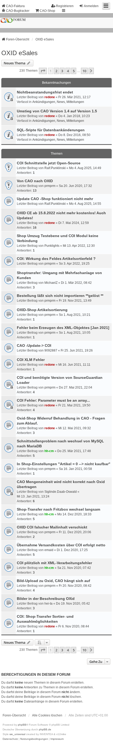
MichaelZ (51, 283)
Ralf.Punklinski (55, 168)
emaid (48, 550)
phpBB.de (45, 729)
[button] (43, 71)
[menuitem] (10, 739)
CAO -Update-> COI (34, 345)
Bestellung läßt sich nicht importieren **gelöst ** (60, 296)
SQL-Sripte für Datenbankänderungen (51, 130)
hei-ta (48, 603)
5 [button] (74, 71)
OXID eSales (19, 52)
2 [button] (56, 71)
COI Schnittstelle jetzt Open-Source (48, 163)
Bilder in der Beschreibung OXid (46, 598)
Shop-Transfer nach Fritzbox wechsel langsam (58, 509)
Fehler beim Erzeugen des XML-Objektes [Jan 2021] (63, 328)
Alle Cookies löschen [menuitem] (47, 715)
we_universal (17, 734)
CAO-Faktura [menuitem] (15, 6)
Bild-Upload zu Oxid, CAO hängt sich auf (53, 581)
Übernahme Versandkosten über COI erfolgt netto (61, 545)
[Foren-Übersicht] (56, 23)
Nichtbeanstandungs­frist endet (45, 92)
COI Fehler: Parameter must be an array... (53, 400)
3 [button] (62, 71)
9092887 (50, 350)
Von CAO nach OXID (35, 181)
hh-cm (49, 451)
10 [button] (84, 71)
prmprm (49, 186)
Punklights (51, 246)
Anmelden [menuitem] (91, 6)
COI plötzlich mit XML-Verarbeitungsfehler (54, 563)
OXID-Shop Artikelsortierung (42, 310)
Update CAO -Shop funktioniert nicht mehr (55, 199)
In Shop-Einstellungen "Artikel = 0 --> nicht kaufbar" (63, 464)
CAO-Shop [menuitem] (47, 11)
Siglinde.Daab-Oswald (60, 492)
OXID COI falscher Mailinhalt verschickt (52, 527)
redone (49, 97)
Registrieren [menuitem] (65, 6)
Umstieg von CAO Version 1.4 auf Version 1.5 (57, 111)
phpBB (22, 724)
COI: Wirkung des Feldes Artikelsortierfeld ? (56, 258)
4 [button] (68, 71)
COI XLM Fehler (31, 360)
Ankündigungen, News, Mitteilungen (58, 102)
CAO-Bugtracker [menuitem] (17, 11)
